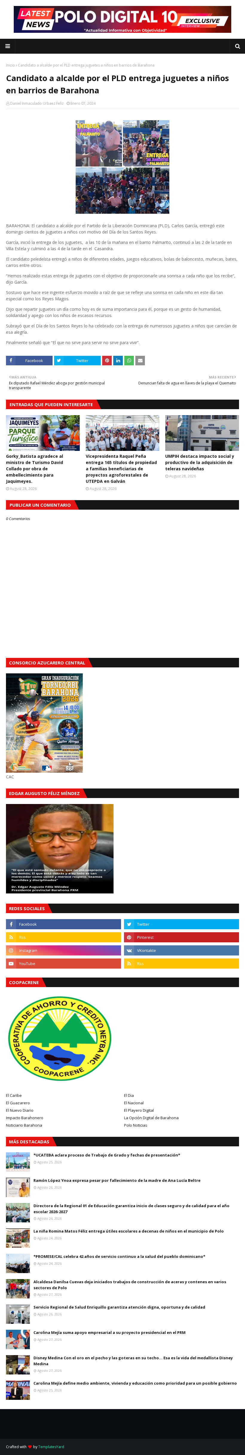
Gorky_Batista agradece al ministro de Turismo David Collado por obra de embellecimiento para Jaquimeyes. (34, 468)
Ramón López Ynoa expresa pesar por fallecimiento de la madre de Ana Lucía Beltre (116, 1180)
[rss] (63, 937)
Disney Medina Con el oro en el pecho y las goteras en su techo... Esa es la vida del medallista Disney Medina (133, 1360)
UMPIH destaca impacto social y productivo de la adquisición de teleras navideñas (199, 462)
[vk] (181, 950)
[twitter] (181, 924)
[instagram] (63, 950)
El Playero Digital (139, 1110)
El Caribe (14, 1095)
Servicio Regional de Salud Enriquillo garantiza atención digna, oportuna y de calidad (119, 1307)
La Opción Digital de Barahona (151, 1117)
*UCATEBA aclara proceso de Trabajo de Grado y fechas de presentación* (106, 1155)
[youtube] (63, 963)
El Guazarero (18, 1102)
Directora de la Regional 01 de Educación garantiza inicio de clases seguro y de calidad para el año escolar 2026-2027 (131, 1208)
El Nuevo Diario (19, 1110)
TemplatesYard (51, 1446)
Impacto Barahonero (24, 1117)
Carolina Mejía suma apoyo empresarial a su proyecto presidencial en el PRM (109, 1332)
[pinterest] (181, 937)
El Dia (129, 1095)
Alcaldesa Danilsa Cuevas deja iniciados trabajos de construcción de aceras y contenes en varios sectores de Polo (129, 1284)
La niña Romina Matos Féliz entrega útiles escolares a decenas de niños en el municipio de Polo (128, 1231)
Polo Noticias (135, 1125)
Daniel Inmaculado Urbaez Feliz (37, 103)
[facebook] (63, 924)
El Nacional (134, 1102)
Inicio (10, 65)
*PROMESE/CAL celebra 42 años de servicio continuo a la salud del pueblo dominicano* (119, 1256)
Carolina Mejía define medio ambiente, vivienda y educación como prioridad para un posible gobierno (135, 1383)
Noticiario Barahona (24, 1125)
